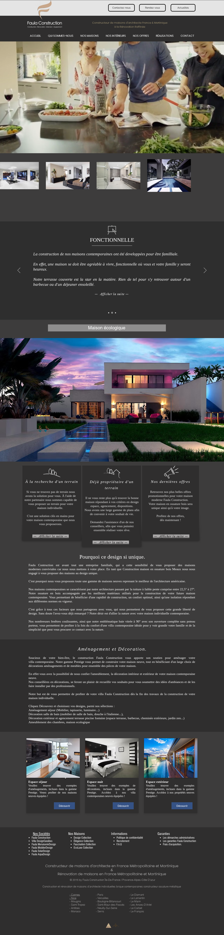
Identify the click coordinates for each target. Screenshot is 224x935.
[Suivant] (205, 271)
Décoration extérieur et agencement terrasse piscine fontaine (67, 718)
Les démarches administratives (179, 837)
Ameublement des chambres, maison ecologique (59, 722)
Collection (86, 837)
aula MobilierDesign (43, 847)
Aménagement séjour (42, 710)
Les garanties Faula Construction (179, 841)
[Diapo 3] (115, 312)
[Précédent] (19, 271)
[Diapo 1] (108, 312)
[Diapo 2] (112, 313)
